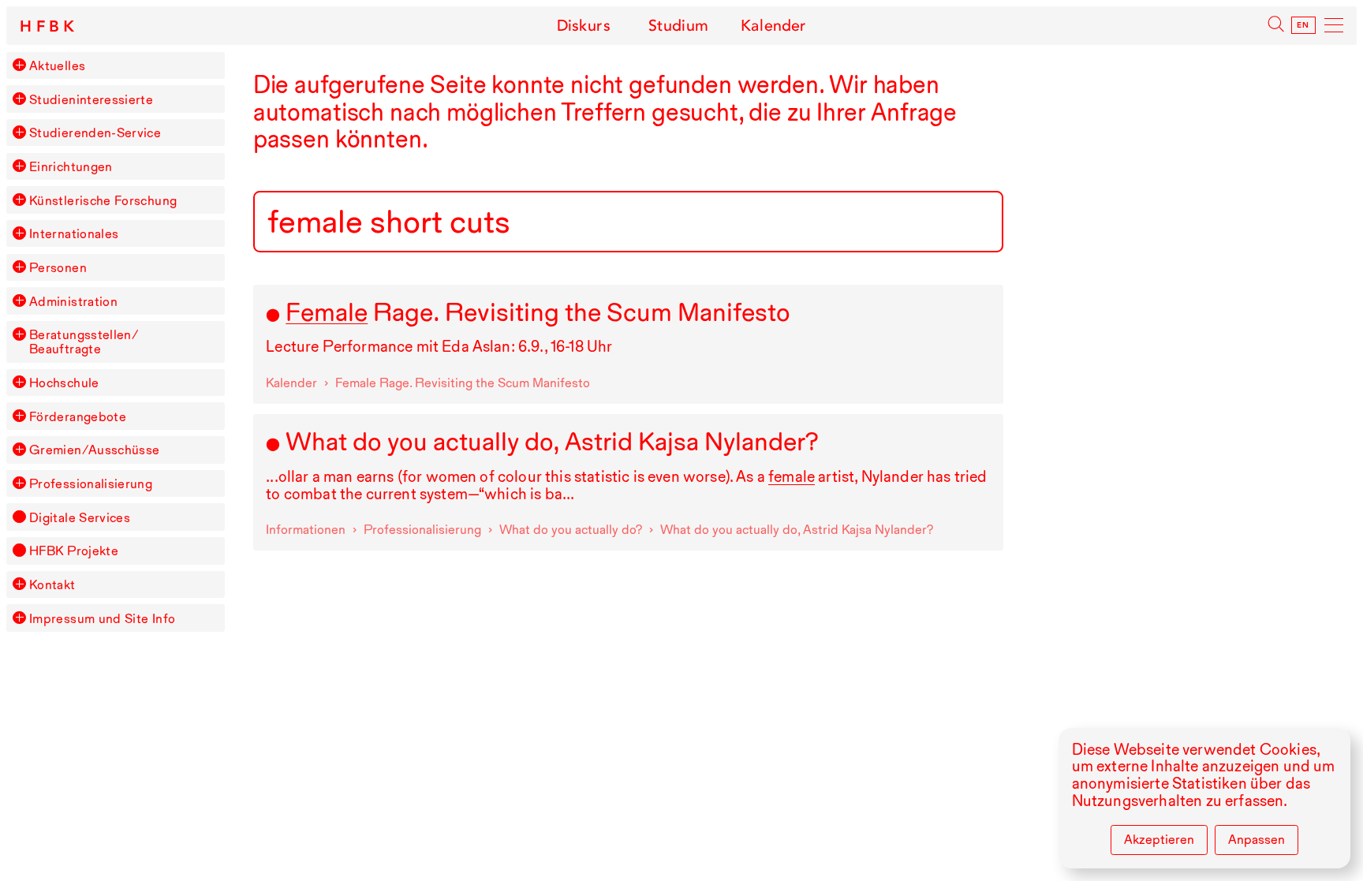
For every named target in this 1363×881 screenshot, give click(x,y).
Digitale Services (79, 517)
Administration (73, 301)
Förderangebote (77, 416)
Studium (678, 26)
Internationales (73, 233)
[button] (19, 64)
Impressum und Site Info (102, 618)
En (1303, 25)
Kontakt (52, 584)
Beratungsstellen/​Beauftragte (84, 341)
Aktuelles (57, 65)
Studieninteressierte (91, 99)
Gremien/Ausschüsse (94, 449)
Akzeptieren (1159, 839)
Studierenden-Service (95, 132)
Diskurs (584, 26)
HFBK (50, 27)
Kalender (773, 26)
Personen (58, 267)
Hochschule (64, 382)
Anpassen (1256, 839)
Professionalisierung (90, 483)
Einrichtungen (71, 166)
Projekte (73, 550)
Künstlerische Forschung (103, 200)
